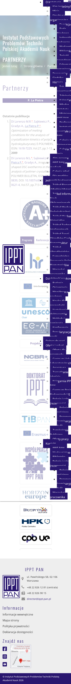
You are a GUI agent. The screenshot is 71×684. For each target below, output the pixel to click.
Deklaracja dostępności (18, 632)
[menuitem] (60, 17)
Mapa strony (11, 620)
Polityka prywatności (16, 626)
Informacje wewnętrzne (18, 614)
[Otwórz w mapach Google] (20, 656)
